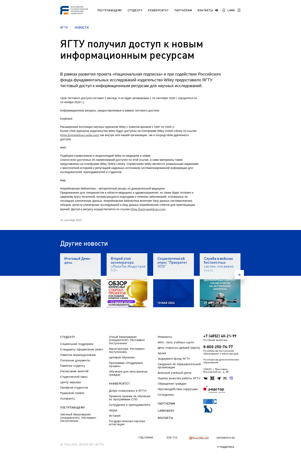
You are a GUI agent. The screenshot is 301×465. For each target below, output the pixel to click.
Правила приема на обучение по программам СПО (129, 398)
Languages (166, 410)
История (115, 415)
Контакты (205, 10)
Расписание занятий (74, 371)
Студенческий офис (74, 376)
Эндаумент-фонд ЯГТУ (174, 358)
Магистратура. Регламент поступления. (127, 350)
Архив (162, 353)
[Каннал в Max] (231, 378)
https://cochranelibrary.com (148, 209)
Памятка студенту (72, 365)
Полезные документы (75, 360)
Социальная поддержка (76, 344)
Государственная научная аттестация (127, 423)
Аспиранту (67, 398)
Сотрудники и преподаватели (129, 404)
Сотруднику (166, 394)
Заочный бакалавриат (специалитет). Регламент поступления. (78, 417)
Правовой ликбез (72, 393)
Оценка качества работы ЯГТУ (179, 378)
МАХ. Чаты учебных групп (176, 342)
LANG (231, 10)
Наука (113, 410)
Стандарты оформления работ (81, 349)
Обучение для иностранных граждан (128, 373)
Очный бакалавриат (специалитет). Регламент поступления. (127, 340)
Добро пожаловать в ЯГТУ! (128, 390)
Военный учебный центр (175, 372)
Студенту (135, 10)
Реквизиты (165, 336)
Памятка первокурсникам (77, 355)
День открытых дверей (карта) (179, 347)
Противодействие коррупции (178, 389)
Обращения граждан (172, 383)
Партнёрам (183, 10)
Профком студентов (74, 387)
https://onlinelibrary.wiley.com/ (79, 135)
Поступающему (109, 10)
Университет (158, 10)
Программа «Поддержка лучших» (126, 364)
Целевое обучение (122, 357)
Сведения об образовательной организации (179, 366)
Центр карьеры (70, 382)
